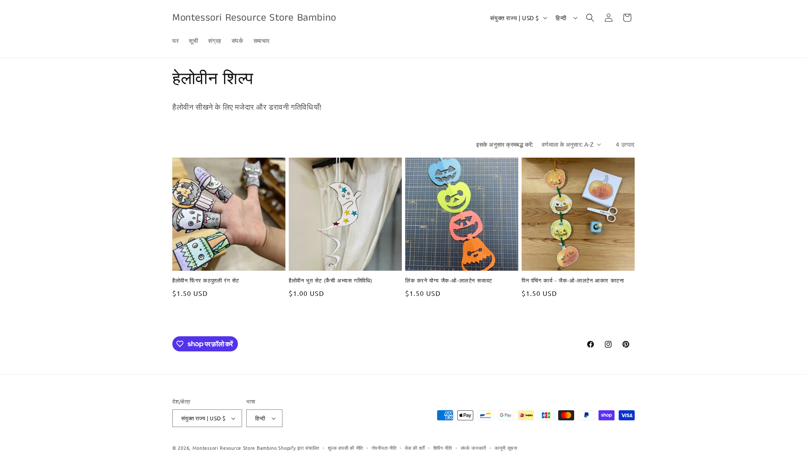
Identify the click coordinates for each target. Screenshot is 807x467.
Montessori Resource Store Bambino (235, 447)
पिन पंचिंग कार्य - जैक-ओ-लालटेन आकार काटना (573, 281)
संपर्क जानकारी (474, 447)
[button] (590, 17)
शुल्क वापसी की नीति (345, 447)
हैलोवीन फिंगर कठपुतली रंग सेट (205, 281)
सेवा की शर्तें (415, 447)
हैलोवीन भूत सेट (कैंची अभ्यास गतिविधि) (330, 281)
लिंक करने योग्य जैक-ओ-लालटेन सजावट (448, 281)
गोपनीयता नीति (384, 447)
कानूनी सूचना (506, 447)
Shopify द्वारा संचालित (298, 447)
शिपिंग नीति (442, 447)
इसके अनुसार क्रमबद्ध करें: (504, 144)
